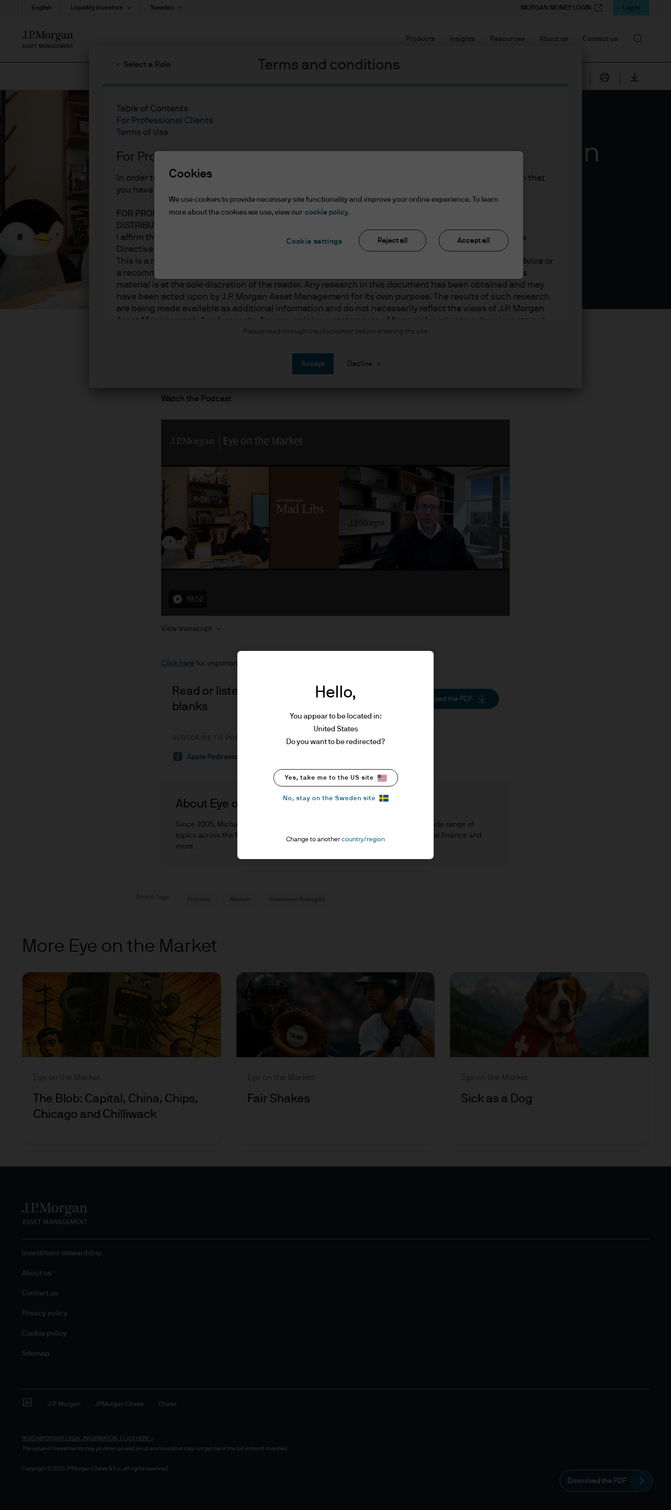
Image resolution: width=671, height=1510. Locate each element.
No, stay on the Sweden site (329, 798)
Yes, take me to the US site (329, 778)
